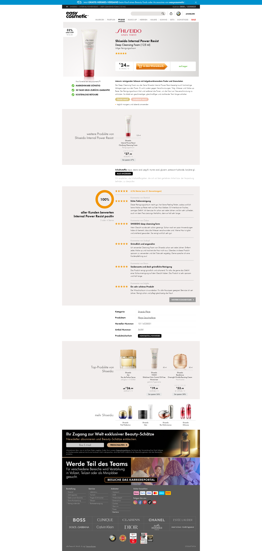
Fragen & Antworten (97, 498)
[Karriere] (131, 471)
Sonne (163, 20)
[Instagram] (135, 502)
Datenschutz (116, 501)
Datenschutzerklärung (123, 450)
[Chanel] (157, 520)
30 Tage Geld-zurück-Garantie (93, 90)
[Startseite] (67, 7)
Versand (70, 492)
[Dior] (131, 527)
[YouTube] (154, 502)
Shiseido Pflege (144, 311)
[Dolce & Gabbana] (79, 527)
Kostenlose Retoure (87, 94)
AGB (114, 495)
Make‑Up (132, 20)
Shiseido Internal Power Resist (137, 41)
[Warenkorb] (171, 13)
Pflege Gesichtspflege (147, 317)
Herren (144, 20)
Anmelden (190, 14)
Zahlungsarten (72, 495)
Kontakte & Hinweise (150, 336)
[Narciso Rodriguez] (183, 527)
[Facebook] (140, 502)
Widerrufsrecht (117, 498)
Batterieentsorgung (96, 503)
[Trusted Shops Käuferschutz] (178, 14)
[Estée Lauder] (183, 520)
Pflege (121, 20)
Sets (172, 20)
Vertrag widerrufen (74, 503)
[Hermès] (157, 527)
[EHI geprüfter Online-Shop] (122, 538)
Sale (193, 20)
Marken (99, 20)
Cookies (115, 503)
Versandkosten (91, 546)
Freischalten (117, 445)
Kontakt (92, 495)
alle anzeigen (124, 173)
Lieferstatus (93, 492)
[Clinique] (105, 520)
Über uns (115, 506)
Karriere (115, 512)
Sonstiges (182, 20)
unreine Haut (140, 99)
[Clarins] (131, 520)
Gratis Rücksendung (74, 501)
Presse (114, 509)
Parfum (111, 20)
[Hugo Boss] (79, 520)
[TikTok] (149, 502)
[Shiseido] (131, 32)
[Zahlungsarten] (164, 492)
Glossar (92, 501)
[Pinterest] (145, 502)
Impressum (115, 492)
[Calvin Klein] (105, 527)
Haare (153, 20)
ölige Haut (122, 99)
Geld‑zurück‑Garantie (75, 498)
